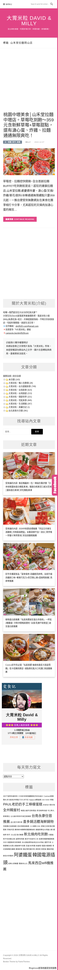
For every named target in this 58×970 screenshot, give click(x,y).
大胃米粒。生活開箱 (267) (20, 404)
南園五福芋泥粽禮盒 (28, 810)
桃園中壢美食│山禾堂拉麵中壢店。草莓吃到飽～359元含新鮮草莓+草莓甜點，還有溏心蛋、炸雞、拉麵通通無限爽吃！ (28, 125)
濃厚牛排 (47, 842)
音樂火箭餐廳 (13, 863)
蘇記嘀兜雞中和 (29, 849)
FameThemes (24, 962)
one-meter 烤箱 (48, 800)
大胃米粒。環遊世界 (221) (20, 397)
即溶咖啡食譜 (42, 810)
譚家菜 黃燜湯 (41, 849)
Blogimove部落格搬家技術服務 (42, 968)
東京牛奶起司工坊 (31, 839)
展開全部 (7, 376)
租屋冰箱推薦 (47, 846)
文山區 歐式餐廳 (17, 835)
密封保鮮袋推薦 (23, 826)
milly (28, 142)
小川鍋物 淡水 (35, 826)
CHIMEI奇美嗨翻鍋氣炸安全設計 (30, 796)
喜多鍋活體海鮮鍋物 (38, 822)
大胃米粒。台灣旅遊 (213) (20, 393)
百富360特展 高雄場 (33, 846)
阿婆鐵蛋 (23, 854)
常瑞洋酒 (10, 829)
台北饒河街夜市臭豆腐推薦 (21, 816)
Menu (9, 4)
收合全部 (17, 376)
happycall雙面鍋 (35, 800)
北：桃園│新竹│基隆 (12, 142)
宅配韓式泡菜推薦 (10, 826)
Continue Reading (24, 219)
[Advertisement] (29, 83)
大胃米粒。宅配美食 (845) (20, 400)
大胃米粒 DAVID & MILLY (29, 20)
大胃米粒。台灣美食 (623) (20, 390)
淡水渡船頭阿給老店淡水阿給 (33, 842)
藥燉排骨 (19, 849)
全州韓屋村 (11, 810)
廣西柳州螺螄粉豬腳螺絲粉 (25, 829)
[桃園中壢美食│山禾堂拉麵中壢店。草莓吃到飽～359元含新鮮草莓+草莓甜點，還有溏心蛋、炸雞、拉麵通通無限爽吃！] (29, 161)
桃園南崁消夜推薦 (14, 842)
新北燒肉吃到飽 (36, 834)
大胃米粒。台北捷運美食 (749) (22, 386)
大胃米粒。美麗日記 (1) (19, 407)
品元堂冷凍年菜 (16, 822)
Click (55, 485)
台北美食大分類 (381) (18, 411)
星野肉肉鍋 (20, 839)
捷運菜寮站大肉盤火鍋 (44, 829)
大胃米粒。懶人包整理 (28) (21, 383)
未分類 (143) (14, 379)
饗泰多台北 (23, 863)
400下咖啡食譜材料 (10, 796)
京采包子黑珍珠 (49, 805)
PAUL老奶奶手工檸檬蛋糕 (22, 804)
